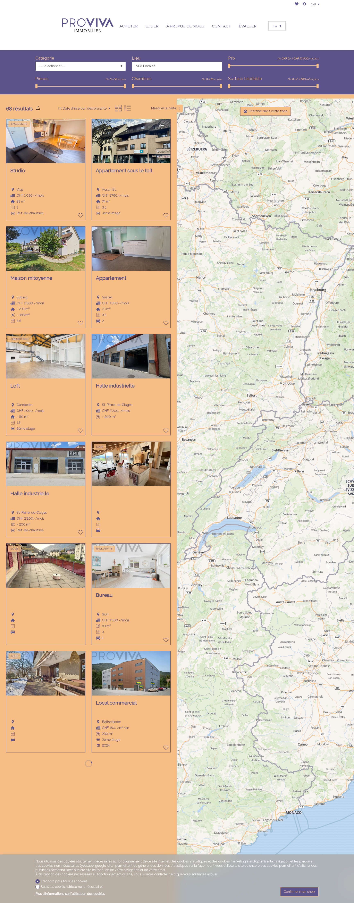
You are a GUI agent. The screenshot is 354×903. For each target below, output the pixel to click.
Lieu (136, 58)
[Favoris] (296, 4)
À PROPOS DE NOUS (185, 26)
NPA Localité (145, 66)
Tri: (60, 108)
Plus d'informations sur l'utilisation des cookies (70, 894)
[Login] (304, 4)
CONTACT (221, 26)
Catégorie (44, 58)
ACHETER (128, 26)
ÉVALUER (247, 26)
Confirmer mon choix (299, 892)
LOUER (151, 26)
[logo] (87, 25)
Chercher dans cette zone (267, 111)
